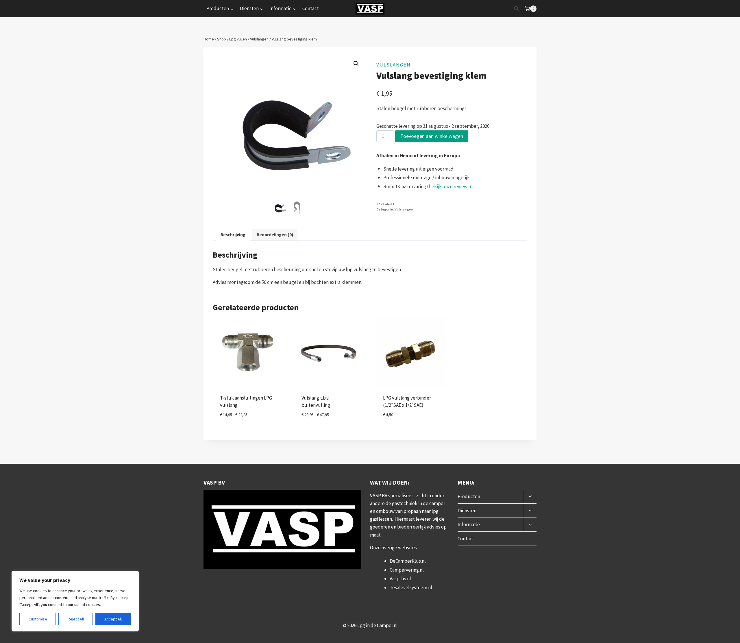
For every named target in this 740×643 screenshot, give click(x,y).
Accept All (113, 619)
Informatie (469, 524)
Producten (469, 496)
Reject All (76, 619)
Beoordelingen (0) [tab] (275, 234)
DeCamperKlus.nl (408, 561)
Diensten (467, 510)
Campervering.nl (407, 570)
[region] (75, 601)
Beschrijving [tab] (233, 234)
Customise (38, 619)
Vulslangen (393, 65)
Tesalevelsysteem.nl (411, 587)
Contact (310, 8)
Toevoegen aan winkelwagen (431, 136)
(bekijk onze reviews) (449, 186)
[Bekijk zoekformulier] (516, 8)
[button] (356, 63)
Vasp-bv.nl (400, 578)
